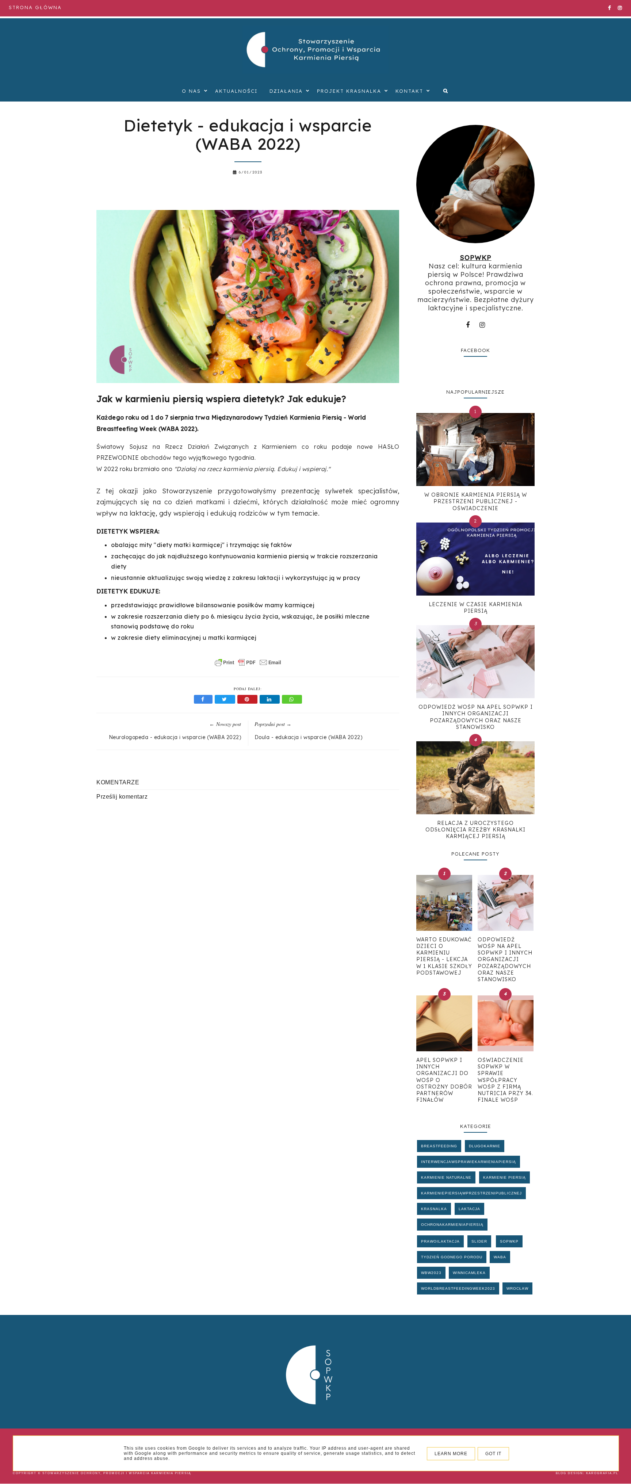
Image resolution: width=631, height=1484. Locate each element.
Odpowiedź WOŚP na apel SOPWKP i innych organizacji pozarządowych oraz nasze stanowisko (475, 717)
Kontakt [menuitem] (409, 91)
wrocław (517, 1288)
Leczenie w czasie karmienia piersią (475, 607)
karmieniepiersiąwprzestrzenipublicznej (471, 1193)
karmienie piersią (504, 1177)
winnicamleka (469, 1273)
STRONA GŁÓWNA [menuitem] (35, 7)
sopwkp (509, 1241)
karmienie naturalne (446, 1177)
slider (479, 1241)
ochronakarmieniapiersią (452, 1225)
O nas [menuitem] (191, 91)
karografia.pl (602, 1473)
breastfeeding (439, 1146)
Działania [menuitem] (286, 91)
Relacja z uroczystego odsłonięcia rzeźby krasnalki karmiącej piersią (475, 829)
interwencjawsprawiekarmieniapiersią (468, 1162)
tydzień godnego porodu (451, 1257)
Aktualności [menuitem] (236, 91)
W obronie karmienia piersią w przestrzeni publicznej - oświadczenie (475, 501)
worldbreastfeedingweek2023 (458, 1288)
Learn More (451, 1453)
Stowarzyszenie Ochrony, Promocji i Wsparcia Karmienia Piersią (116, 1473)
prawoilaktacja (440, 1241)
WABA (500, 1257)
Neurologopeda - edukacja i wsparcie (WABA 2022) (175, 737)
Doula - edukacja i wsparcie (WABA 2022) (309, 737)
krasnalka (434, 1209)
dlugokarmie (484, 1146)
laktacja (469, 1209)
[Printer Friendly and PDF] (248, 666)
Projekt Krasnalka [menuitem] (349, 91)
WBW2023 (431, 1273)
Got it (493, 1453)
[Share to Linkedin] (271, 699)
